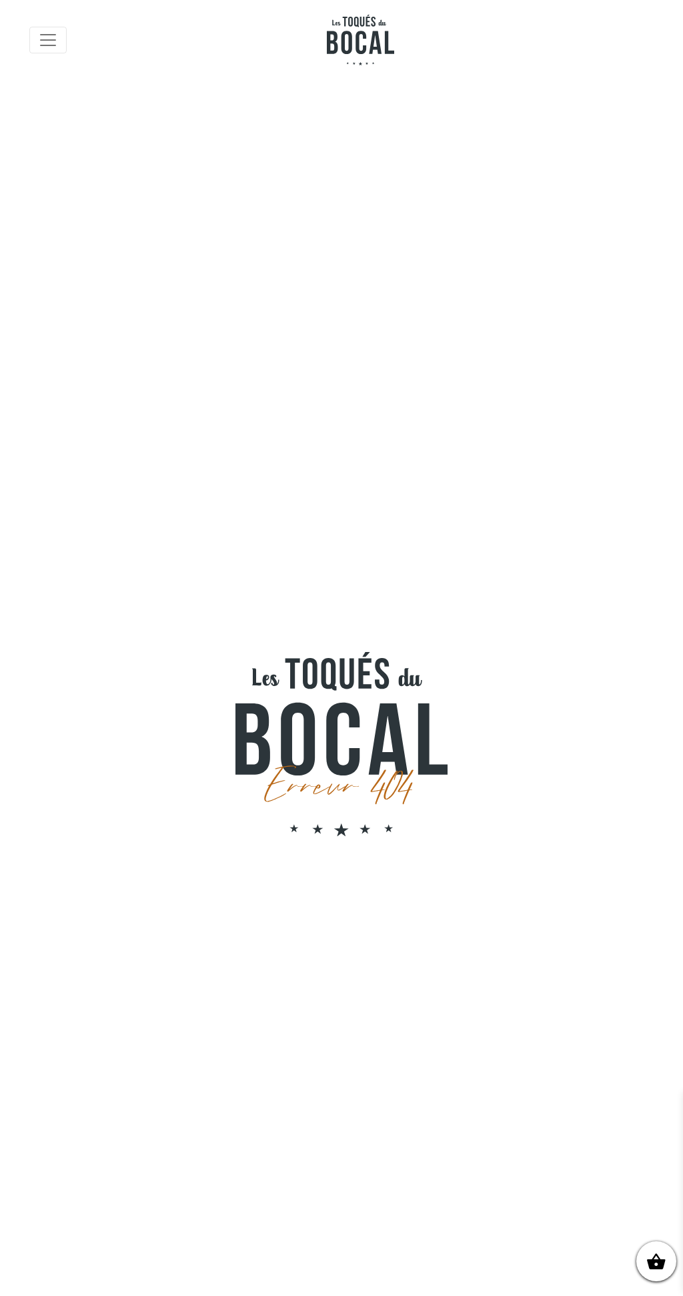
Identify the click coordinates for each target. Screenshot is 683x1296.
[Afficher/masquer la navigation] (48, 40)
